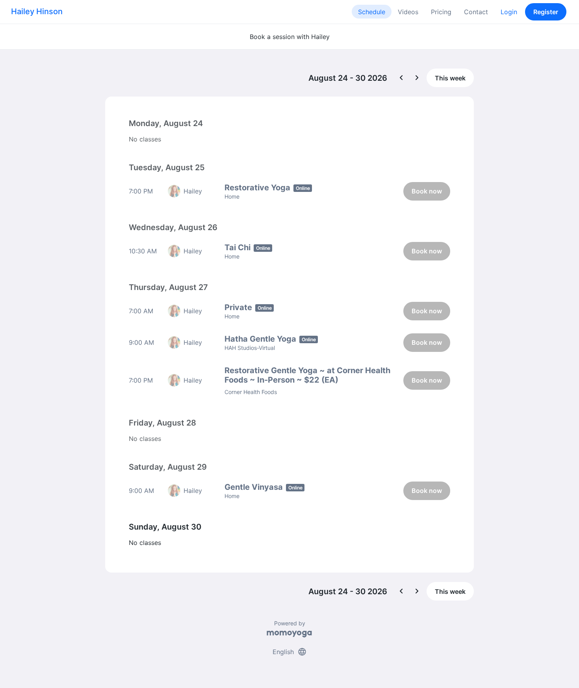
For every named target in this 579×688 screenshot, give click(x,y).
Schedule (371, 12)
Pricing (441, 12)
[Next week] (417, 78)
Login (509, 12)
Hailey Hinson (37, 11)
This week (450, 78)
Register (545, 12)
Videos (408, 12)
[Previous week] (401, 78)
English (290, 651)
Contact (476, 12)
